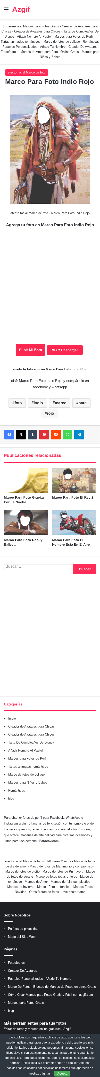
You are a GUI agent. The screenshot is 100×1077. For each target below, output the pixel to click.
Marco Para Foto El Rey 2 (72, 497)
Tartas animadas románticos (21, 41)
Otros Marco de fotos (44, 892)
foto (18, 403)
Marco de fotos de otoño (22, 871)
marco (61, 403)
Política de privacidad (23, 929)
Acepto (62, 1073)
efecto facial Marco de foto (26, 72)
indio (38, 403)
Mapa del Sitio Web (21, 937)
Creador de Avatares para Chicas (31, 726)
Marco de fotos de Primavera (62, 871)
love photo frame (73, 892)
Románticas (91, 41)
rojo (50, 413)
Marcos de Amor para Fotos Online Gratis (49, 52)
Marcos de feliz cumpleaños (70, 881)
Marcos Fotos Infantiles (53, 887)
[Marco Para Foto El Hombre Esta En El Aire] (74, 522)
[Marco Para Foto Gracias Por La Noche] (26, 480)
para (82, 403)
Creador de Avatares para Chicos (37, 31)
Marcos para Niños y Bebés (27, 782)
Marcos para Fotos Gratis (41, 26)
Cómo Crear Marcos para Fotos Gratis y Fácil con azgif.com (50, 994)
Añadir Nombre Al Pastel (34, 36)
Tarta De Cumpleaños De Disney (31, 742)
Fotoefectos (9, 52)
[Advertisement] (50, 638)
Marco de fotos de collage (62, 41)
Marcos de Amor (36, 881)
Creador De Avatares (83, 47)
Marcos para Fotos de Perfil (74, 36)
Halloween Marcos (58, 861)
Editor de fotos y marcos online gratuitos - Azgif (37, 1029)
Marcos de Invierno (20, 887)
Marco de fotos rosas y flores (56, 876)
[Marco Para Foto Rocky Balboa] (26, 522)
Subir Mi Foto (30, 350)
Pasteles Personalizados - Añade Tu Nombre (34, 47)
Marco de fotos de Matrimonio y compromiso (61, 866)
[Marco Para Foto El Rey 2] (74, 480)
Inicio (12, 718)
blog (11, 798)
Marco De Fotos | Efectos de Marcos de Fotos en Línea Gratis (52, 986)
